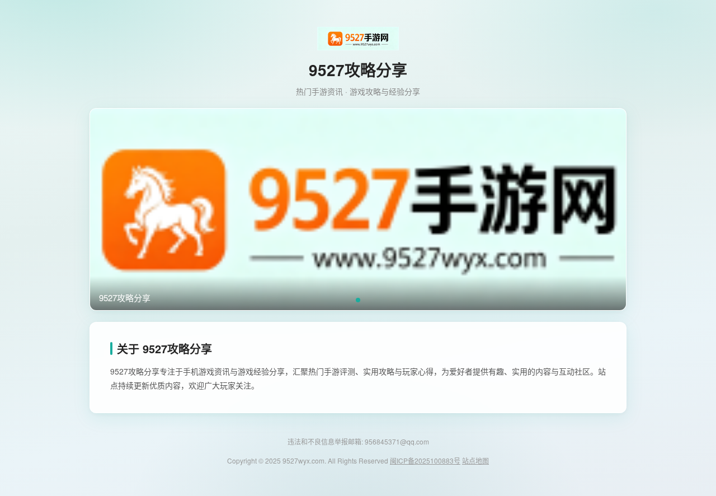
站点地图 (475, 460)
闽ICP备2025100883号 (425, 460)
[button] (358, 300)
